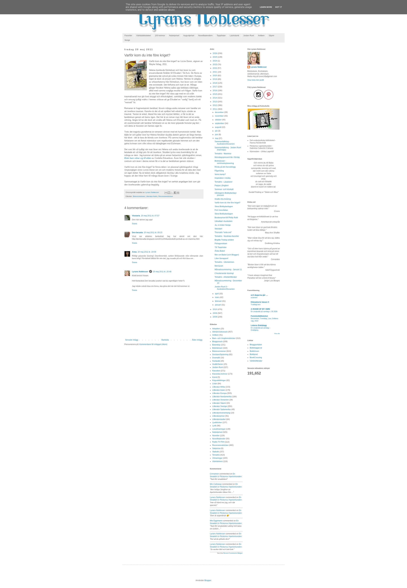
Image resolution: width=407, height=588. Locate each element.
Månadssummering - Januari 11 (228, 269)
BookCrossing (256, 357)
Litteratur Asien (151, 196)
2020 (215, 75)
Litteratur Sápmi (219, 403)
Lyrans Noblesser (140, 271)
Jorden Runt (248, 35)
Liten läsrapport (221, 258)
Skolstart (218, 229)
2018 (215, 83)
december (219, 112)
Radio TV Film (218, 442)
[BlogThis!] (169, 192)
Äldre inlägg (197, 340)
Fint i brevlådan (221, 210)
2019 (215, 79)
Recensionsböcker (165, 196)
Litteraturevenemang (221, 413)
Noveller (216, 435)
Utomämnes (217, 461)
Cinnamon (214, 474)
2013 (215, 102)
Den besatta (137, 232)
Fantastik (216, 361)
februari (218, 301)
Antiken (261, 35)
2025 (215, 57)
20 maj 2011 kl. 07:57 (150, 216)
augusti (218, 127)
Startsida (165, 340)
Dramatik (216, 358)
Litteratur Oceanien (220, 400)
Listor (214, 383)
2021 (215, 72)
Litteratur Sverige (219, 406)
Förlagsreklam (221, 243)
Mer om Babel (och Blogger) (227, 255)
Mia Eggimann (216, 521)
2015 (215, 94)
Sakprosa (216, 448)
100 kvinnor (160, 35)
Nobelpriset (174, 35)
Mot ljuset (219, 266)
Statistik (215, 452)
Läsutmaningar (218, 429)
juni (217, 134)
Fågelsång (219, 171)
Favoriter (128, 35)
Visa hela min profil (255, 80)
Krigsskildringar (219, 380)
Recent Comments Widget (232, 553)
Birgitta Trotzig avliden (224, 240)
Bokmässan (217, 348)
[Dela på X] (172, 192)
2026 (215, 53)
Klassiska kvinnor (219, 374)
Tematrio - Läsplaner (223, 182)
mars (217, 297)
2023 (215, 64)
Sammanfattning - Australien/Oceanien (225, 142)
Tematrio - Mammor (223, 153)
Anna (134, 252)
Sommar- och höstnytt (224, 189)
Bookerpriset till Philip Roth (226, 217)
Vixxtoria (136, 216)
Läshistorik (234, 35)
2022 (215, 68)
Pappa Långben (222, 185)
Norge (127, 40)
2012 (215, 105)
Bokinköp (216, 345)
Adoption (216, 329)
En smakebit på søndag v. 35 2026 (264, 311)
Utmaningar (217, 458)
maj (217, 138)
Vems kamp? (220, 174)
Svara (134, 224)
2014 (215, 98)
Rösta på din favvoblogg (225, 167)
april (217, 294)
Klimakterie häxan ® (260, 302)
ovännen (254, 297)
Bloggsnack (217, 341)
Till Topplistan (221, 247)
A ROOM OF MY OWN (260, 309)
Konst (214, 377)
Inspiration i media (223, 178)
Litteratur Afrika (218, 387)
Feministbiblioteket (259, 316)
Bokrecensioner (139, 196)
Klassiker (216, 371)
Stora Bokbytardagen (224, 206)
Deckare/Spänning (220, 354)
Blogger (207, 580)
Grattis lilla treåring (223, 199)
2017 (215, 87)
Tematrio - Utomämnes (224, 262)
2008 (215, 317)
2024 (215, 61)
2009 (215, 313)
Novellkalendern (205, 35)
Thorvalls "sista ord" (223, 232)
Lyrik (214, 426)
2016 (215, 90)
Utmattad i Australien (223, 221)
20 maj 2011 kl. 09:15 (153, 232)
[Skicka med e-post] (166, 192)
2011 (215, 109)
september (220, 123)
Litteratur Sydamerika (221, 409)
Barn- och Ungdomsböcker (223, 338)
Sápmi (271, 35)
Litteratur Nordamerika (222, 396)
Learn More (266, 7)
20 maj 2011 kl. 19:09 (147, 252)
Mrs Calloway (216, 484)
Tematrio (216, 455)
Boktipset (254, 354)
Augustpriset (188, 35)
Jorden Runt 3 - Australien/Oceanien (225, 288)
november (219, 116)
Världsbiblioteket (143, 35)
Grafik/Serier (217, 364)
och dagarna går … (259, 295)
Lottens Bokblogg (259, 325)
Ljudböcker (217, 422)
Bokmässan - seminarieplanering (224, 162)
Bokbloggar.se (256, 348)
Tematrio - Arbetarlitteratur (226, 277)
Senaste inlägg (131, 340)
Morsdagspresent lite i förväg (227, 157)
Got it (278, 7)
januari (218, 305)
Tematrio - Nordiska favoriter (227, 236)
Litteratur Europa (219, 393)
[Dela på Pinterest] (178, 192)
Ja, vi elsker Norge (223, 225)
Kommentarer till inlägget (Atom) (153, 344)
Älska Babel (220, 251)
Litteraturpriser (218, 416)
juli (216, 131)
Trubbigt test (255, 304)
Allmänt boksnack (220, 332)
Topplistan (221, 35)
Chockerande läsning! (224, 273)
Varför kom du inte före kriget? (227, 203)
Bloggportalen (256, 345)
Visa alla (277, 333)
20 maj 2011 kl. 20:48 (162, 271)
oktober (218, 120)
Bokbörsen (254, 351)
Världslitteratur (256, 361)
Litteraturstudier (219, 419)
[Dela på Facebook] (175, 192)
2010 (215, 309)
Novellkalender (218, 439)
